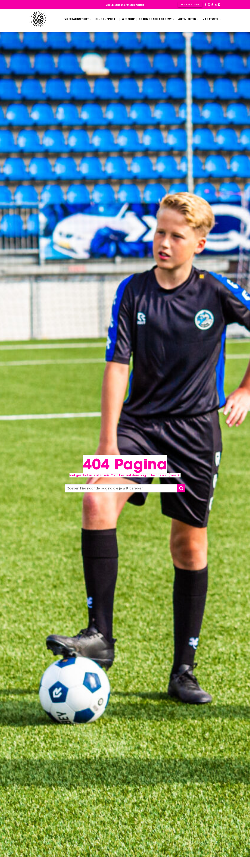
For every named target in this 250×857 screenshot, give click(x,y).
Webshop (128, 19)
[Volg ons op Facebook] (205, 4)
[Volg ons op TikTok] (212, 4)
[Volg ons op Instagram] (209, 4)
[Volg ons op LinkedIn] (219, 4)
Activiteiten (187, 19)
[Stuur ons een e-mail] (216, 4)
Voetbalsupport (76, 19)
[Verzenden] (181, 488)
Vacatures (211, 19)
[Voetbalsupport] (38, 19)
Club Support (105, 19)
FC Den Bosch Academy (155, 19)
